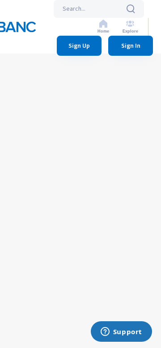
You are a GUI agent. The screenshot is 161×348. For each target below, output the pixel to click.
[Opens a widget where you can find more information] (121, 332)
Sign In (130, 45)
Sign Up (79, 45)
